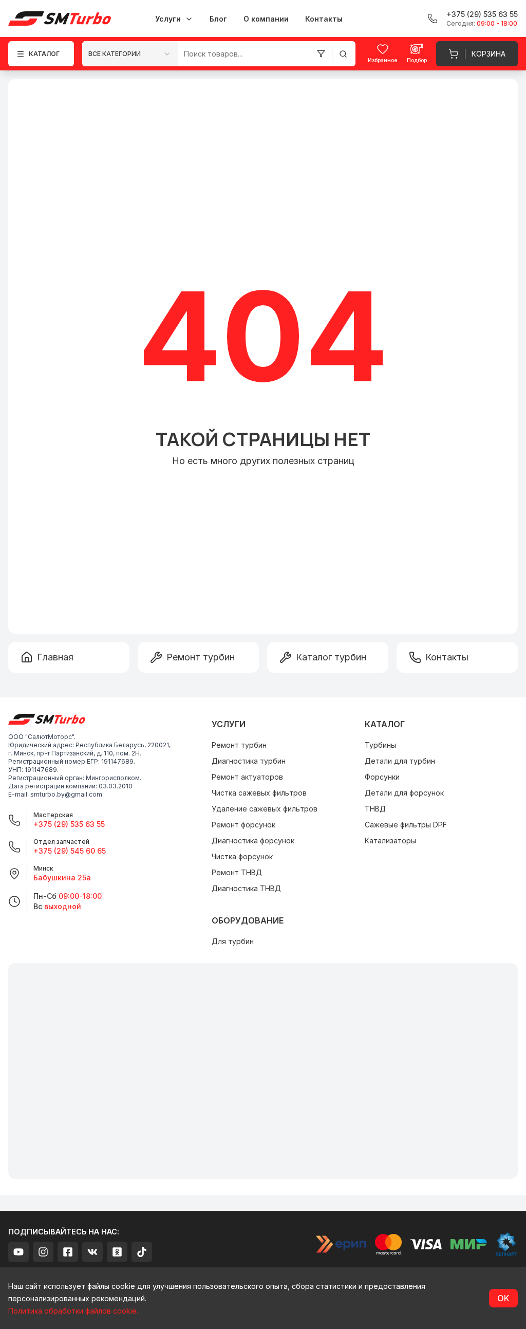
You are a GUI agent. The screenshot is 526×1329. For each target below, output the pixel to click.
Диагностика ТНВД (246, 888)
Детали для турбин (400, 760)
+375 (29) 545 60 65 (69, 850)
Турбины (380, 745)
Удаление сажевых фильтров (264, 808)
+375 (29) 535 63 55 (69, 824)
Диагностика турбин (249, 760)
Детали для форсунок (404, 792)
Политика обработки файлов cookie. (73, 1310)
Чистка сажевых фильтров (259, 792)
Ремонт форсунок (243, 824)
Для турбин (233, 941)
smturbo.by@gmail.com (66, 794)
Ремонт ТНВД (237, 872)
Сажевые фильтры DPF (406, 824)
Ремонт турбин (239, 745)
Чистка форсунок (242, 856)
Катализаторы (390, 840)
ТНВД (375, 808)
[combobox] (130, 53)
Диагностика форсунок (253, 840)
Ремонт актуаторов (247, 776)
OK (503, 1298)
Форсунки (382, 776)
